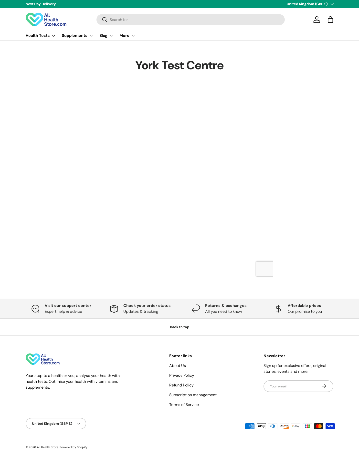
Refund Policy (181, 385)
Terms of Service (184, 404)
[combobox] (190, 19)
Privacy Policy (181, 375)
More (124, 35)
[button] (330, 19)
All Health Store (47, 447)
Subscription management (193, 394)
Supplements (74, 35)
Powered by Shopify (73, 447)
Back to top (179, 327)
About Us (177, 365)
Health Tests (38, 35)
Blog (103, 35)
